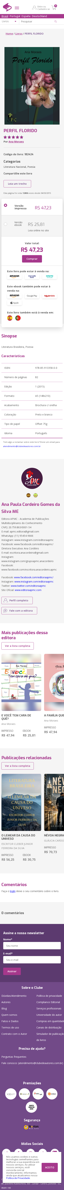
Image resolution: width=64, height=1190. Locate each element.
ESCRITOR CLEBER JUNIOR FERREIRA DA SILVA (17, 846)
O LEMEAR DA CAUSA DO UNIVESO (18, 837)
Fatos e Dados (9, 1021)
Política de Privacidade (18, 1178)
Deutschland (39, 16)
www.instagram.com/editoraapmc (34, 581)
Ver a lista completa (17, 646)
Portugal (15, 16)
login (12, 891)
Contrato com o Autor (14, 1033)
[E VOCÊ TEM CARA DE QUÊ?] (21, 682)
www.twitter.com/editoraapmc (28, 585)
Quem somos (9, 1014)
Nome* (7, 939)
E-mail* (8, 953)
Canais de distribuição (49, 1027)
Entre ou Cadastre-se (44, 7)
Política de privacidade (49, 995)
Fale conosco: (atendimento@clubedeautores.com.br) (32, 1063)
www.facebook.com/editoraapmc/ (33, 577)
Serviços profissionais (48, 1008)
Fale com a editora (21, 610)
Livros (18, 33)
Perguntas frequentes (13, 1056)
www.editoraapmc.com (28, 590)
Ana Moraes (16, 141)
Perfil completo (18, 600)
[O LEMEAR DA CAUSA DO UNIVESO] (21, 802)
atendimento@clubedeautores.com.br (22, 446)
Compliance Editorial (48, 1002)
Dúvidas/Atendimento (13, 995)
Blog (4, 1008)
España (26, 16)
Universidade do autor (49, 1014)
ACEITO (49, 1167)
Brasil (4, 16)
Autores (5, 1002)
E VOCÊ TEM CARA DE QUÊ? (16, 717)
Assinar (12, 971)
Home (9, 33)
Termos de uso (10, 1027)
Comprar (32, 258)
